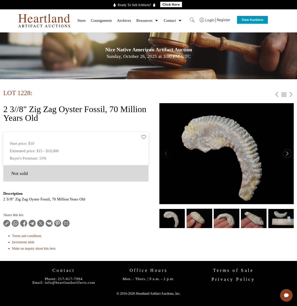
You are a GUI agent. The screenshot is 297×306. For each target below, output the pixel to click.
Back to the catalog (284, 95)
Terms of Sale (233, 270)
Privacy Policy (233, 279)
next (291, 95)
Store (81, 20)
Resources (144, 20)
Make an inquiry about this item (33, 248)
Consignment (101, 20)
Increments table (23, 242)
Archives (124, 20)
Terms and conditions (26, 236)
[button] (287, 153)
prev (276, 95)
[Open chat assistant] (286, 295)
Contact (170, 20)
